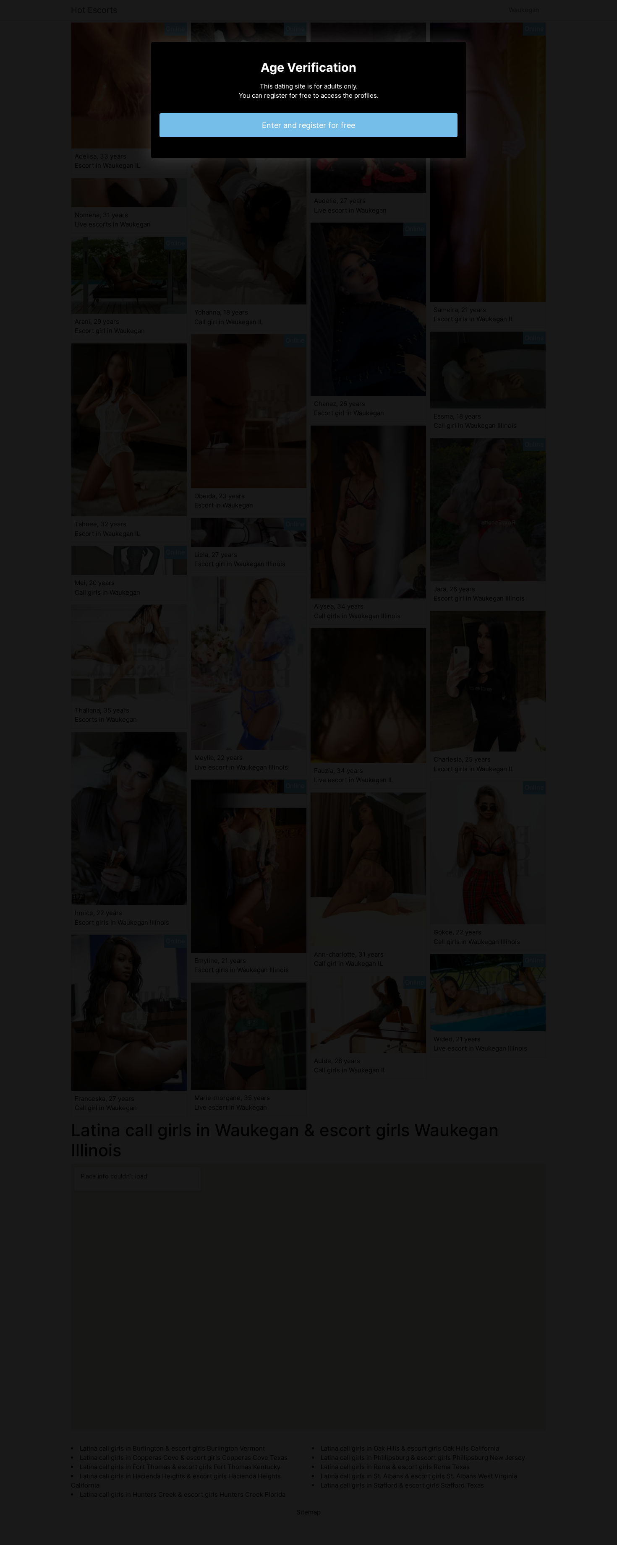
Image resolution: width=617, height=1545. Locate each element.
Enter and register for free (308, 125)
